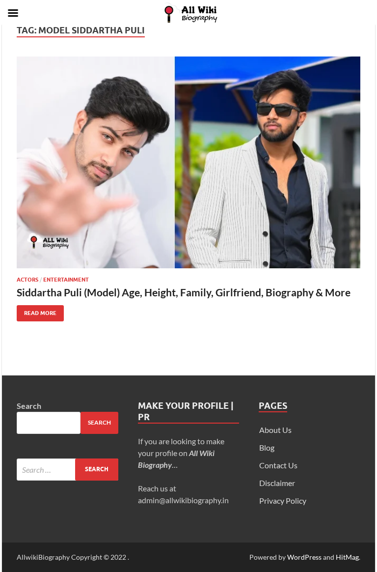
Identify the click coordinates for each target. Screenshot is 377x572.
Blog (266, 447)
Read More (36, 310)
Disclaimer (277, 482)
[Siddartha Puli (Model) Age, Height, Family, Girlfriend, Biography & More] (188, 162)
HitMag (347, 557)
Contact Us (278, 465)
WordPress (304, 557)
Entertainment (66, 279)
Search (29, 405)
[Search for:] (67, 469)
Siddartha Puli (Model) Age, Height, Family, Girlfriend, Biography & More (183, 292)
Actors (27, 279)
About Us (275, 429)
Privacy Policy (282, 500)
